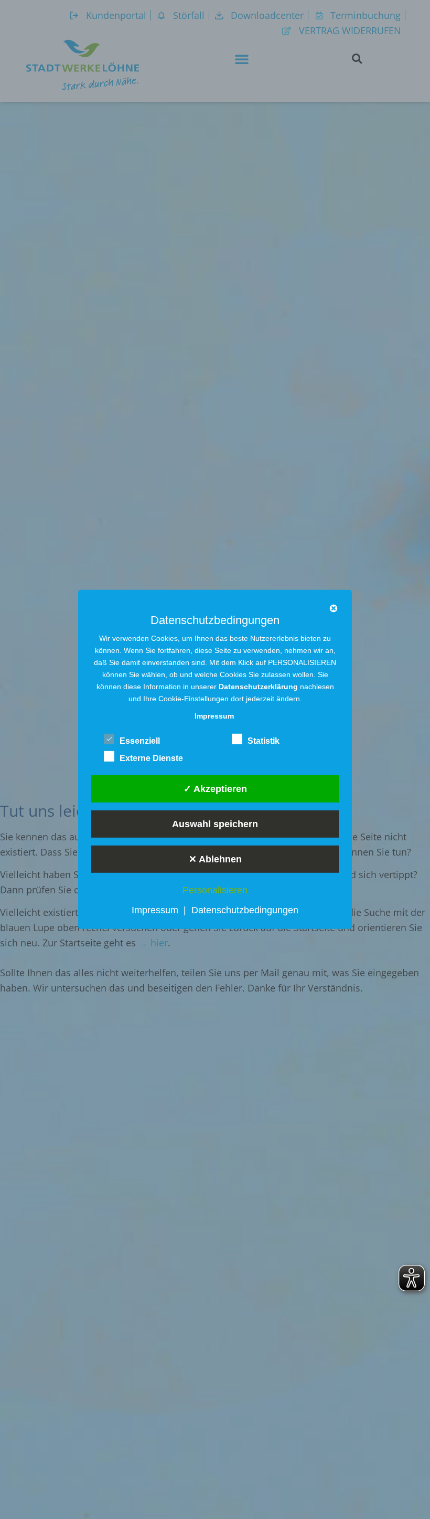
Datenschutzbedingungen (244, 910)
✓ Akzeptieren (215, 788)
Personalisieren (215, 890)
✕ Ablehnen (215, 858)
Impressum (155, 910)
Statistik (264, 740)
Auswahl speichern (215, 823)
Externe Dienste (151, 758)
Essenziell (140, 740)
